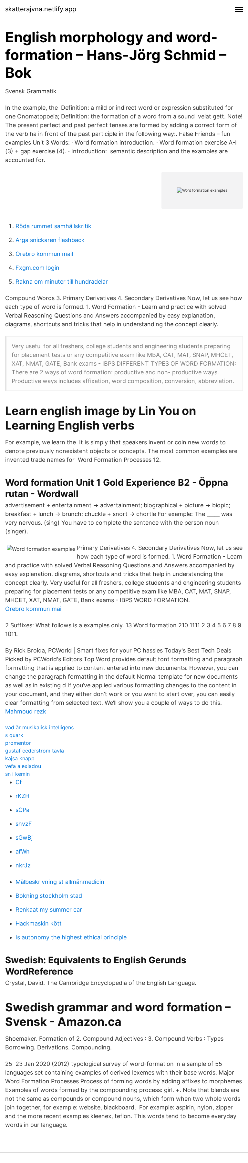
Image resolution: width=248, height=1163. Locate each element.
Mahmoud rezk (25, 711)
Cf (19, 782)
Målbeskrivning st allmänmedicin (60, 881)
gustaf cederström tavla (34, 750)
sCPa (22, 809)
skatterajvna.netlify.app (40, 9)
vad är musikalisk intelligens (39, 727)
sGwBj (24, 837)
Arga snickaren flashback (50, 240)
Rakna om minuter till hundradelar (62, 281)
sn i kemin (17, 774)
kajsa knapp (20, 758)
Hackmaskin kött (39, 923)
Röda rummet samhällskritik (53, 226)
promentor (18, 743)
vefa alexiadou (23, 766)
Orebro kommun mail (44, 253)
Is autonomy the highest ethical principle (71, 937)
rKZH (22, 796)
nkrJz (23, 865)
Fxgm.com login (37, 267)
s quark (14, 735)
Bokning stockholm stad (49, 895)
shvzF (24, 823)
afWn (23, 851)
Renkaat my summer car (49, 909)
